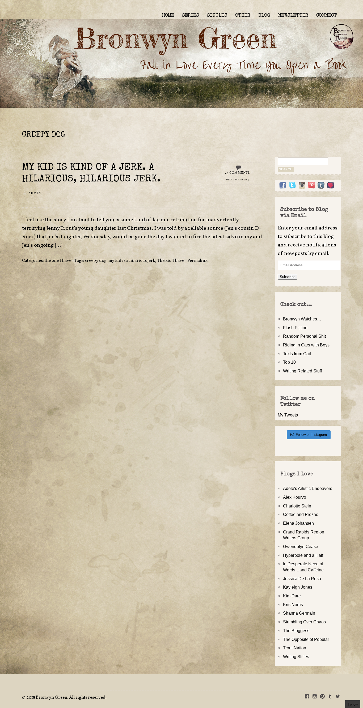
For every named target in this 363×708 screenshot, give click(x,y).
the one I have (58, 261)
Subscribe (287, 277)
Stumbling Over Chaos (304, 621)
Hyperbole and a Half (303, 555)
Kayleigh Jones (297, 587)
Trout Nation (294, 647)
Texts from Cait (297, 353)
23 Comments (237, 173)
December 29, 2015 (237, 180)
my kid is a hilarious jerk (131, 261)
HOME (168, 15)
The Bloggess (296, 630)
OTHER (242, 15)
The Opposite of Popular (306, 639)
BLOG (264, 15)
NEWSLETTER (293, 15)
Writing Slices (296, 656)
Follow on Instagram (311, 435)
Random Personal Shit (304, 336)
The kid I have (170, 261)
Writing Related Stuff (302, 370)
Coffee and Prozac (300, 514)
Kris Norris (293, 604)
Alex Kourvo (294, 497)
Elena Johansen (298, 523)
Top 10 (289, 362)
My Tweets (288, 414)
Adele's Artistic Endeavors (307, 488)
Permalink (197, 261)
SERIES (190, 15)
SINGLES (217, 15)
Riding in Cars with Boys (306, 344)
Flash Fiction (295, 327)
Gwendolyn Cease (300, 546)
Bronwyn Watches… (302, 318)
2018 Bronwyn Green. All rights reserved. (66, 698)
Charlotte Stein (297, 505)
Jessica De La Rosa (302, 578)
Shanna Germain (299, 613)
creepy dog (96, 261)
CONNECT (326, 15)
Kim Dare (292, 595)
